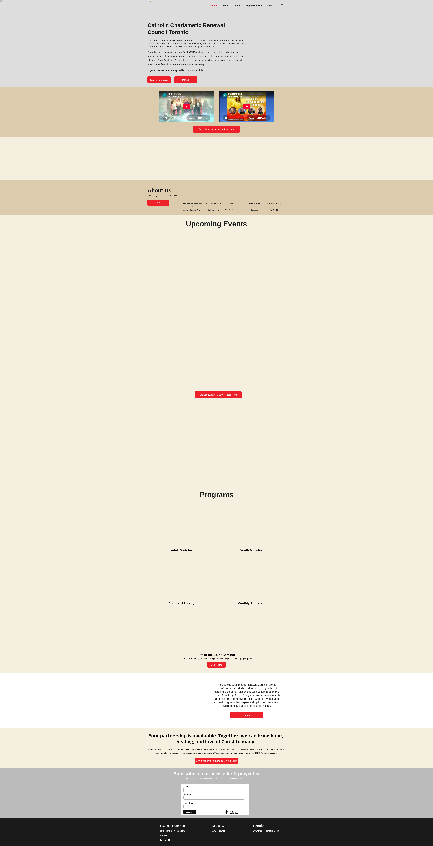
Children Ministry (181, 603)
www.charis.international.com (266, 831)
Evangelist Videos (253, 5)
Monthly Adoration (251, 603)
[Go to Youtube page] (169, 840)
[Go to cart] (282, 5)
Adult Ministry (181, 550)
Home (214, 5)
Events (270, 5)
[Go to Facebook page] (161, 840)
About (225, 5)
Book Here (216, 664)
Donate (236, 5)
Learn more (158, 203)
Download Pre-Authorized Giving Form (216, 760)
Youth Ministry (251, 550)
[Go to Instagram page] (165, 840)
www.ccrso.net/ (218, 831)
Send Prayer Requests (159, 80)
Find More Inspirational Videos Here (216, 129)
